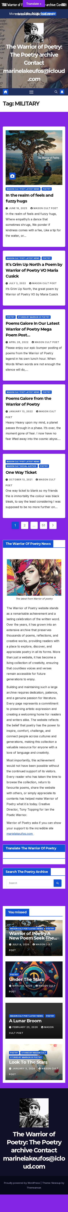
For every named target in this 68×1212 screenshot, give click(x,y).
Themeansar (34, 1187)
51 (43, 525)
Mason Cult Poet (46, 208)
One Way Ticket (21, 472)
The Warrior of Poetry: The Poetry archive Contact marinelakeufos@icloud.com (34, 62)
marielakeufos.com (20, 834)
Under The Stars (26, 979)
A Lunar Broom (25, 1020)
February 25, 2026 (26, 1027)
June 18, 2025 (18, 208)
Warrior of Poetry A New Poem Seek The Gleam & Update (31, 938)
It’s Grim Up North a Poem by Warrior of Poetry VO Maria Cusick (34, 270)
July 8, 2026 (21, 944)
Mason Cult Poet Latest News (23, 189)
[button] (56, 92)
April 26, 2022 (19, 342)
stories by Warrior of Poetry (34, 317)
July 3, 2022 (18, 283)
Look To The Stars (28, 1062)
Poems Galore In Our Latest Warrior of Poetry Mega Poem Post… (32, 329)
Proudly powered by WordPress (22, 1182)
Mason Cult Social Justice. (22, 466)
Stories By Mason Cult (33, 1053)
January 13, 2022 (21, 411)
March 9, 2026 (23, 985)
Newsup (56, 1182)
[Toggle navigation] (31, 91)
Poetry (47, 189)
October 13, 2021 (21, 479)
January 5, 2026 (24, 1068)
